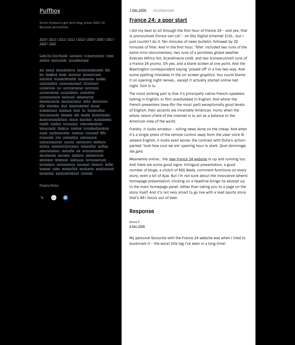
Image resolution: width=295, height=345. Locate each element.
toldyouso (77, 160)
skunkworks (48, 155)
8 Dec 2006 (137, 226)
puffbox (103, 146)
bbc (107, 70)
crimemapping (50, 97)
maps (43, 133)
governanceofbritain (54, 119)
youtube (86, 173)
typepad (45, 168)
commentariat (73, 88)
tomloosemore (96, 160)
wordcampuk (105, 168)
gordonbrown (101, 115)
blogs (63, 74)
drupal (95, 106)
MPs (103, 133)
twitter (109, 164)
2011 (71, 39)
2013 (52, 39)
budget (101, 79)
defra (86, 101)
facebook (65, 110)
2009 (90, 39)
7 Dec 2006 (137, 10)
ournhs (69, 142)
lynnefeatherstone (96, 128)
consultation (69, 92)
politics (44, 60)
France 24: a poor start (158, 20)
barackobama (65, 70)
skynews (64, 155)
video (56, 168)
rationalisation (50, 151)
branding (46, 79)
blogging (51, 74)
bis (42, 74)
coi (59, 88)
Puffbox (50, 10)
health (44, 124)
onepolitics (70, 137)
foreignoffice (96, 110)
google (85, 115)
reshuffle (68, 151)
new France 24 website (188, 159)
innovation (70, 124)
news (110, 55)
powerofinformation (65, 146)
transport (83, 164)
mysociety (47, 137)
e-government (94, 55)
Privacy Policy (49, 185)
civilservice (47, 88)
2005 (52, 44)
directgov (53, 106)
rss (78, 151)
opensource (88, 137)
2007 (109, 39)
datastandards (49, 101)
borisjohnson (92, 74)
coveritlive (87, 92)
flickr (76, 110)
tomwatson (47, 164)
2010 (81, 39)
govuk (74, 119)
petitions (100, 142)
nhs (58, 137)
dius (64, 106)
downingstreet (79, 106)
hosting (56, 124)
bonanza (74, 74)
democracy (100, 101)
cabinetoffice (48, 83)
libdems (63, 128)
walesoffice (70, 168)
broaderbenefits (65, 79)
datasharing (85, 97)
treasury (97, 164)
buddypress (86, 79)
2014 (43, 39)
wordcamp (86, 168)
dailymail (68, 97)
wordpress (47, 173)
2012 (62, 39)
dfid (42, 106)
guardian (86, 119)
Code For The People (54, 55)
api (42, 70)
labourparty (48, 128)
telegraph (61, 160)
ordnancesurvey (51, 142)
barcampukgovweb (90, 70)
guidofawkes (102, 119)
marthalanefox (59, 133)
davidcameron (71, 101)
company (76, 55)
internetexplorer (91, 124)
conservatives (49, 92)
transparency (66, 164)
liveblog (76, 128)
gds (76, 115)
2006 (43, 44)
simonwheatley (93, 151)
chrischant (90, 83)
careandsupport (70, 83)
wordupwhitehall (67, 173)
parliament (84, 142)
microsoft (91, 133)
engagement (48, 110)
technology (59, 60)
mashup (77, 133)
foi (84, 110)
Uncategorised (79, 60)
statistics (78, 155)
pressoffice (88, 146)
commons (92, 88)
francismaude (49, 115)
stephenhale (94, 155)
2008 (100, 39)
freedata (66, 115)
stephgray (46, 160)
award (50, 70)
